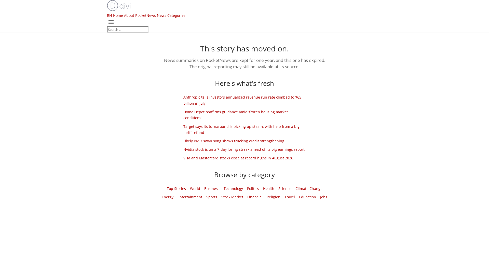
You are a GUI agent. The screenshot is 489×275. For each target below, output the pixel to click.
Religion (273, 197)
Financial (255, 197)
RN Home (115, 15)
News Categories (171, 15)
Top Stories (176, 188)
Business (212, 188)
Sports (211, 197)
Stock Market (232, 197)
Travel (289, 197)
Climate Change (308, 188)
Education (307, 197)
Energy (167, 197)
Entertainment (190, 197)
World (195, 188)
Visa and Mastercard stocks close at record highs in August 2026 (238, 158)
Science (284, 188)
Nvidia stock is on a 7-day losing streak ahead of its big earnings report (244, 149)
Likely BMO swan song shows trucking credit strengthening (233, 141)
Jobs (323, 197)
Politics (253, 188)
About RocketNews (140, 15)
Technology (233, 188)
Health (268, 188)
